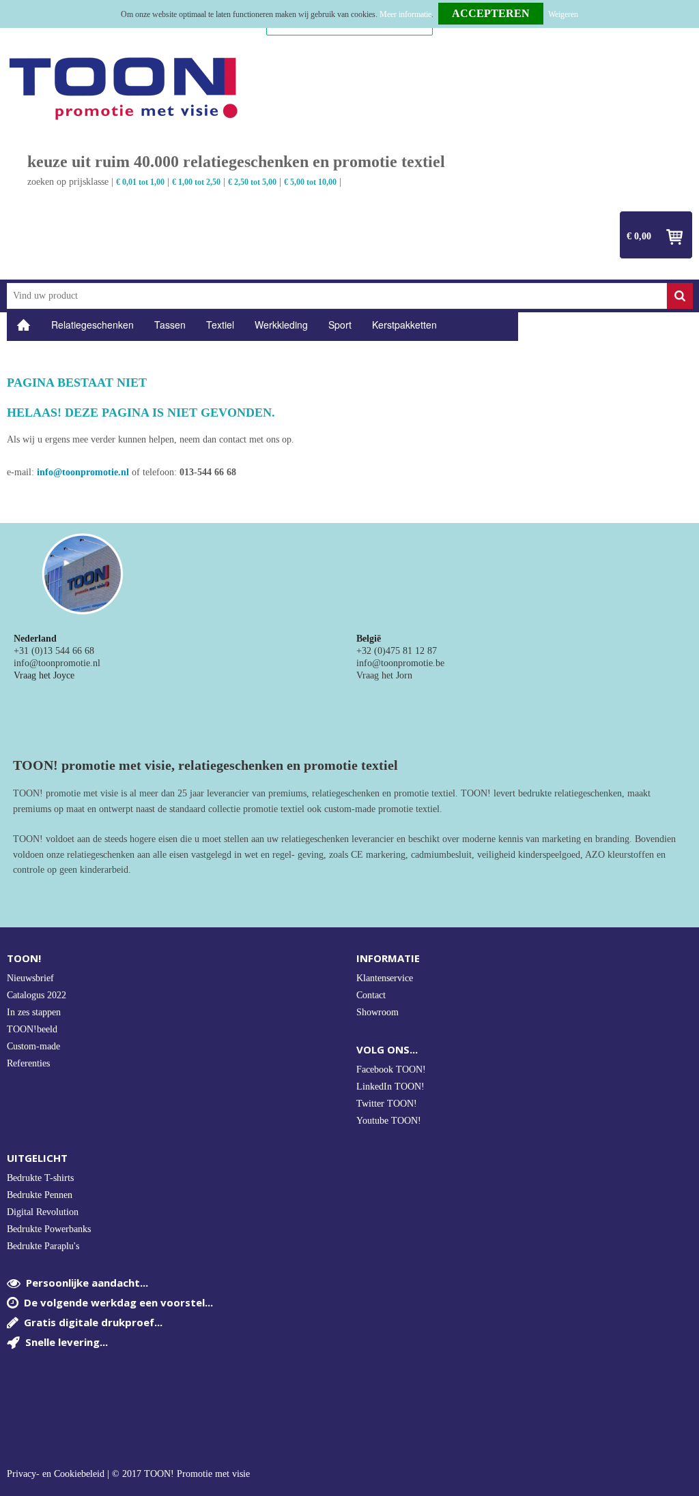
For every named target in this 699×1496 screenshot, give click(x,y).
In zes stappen (34, 1012)
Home (24, 325)
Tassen (170, 324)
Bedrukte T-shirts (40, 1178)
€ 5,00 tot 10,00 (310, 182)
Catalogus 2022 (36, 995)
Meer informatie (405, 14)
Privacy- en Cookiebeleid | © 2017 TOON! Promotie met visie (128, 1474)
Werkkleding (281, 324)
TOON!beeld (32, 1029)
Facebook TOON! (391, 1069)
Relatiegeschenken (92, 324)
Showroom (377, 1012)
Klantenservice (384, 978)
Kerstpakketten (404, 324)
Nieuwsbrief (30, 978)
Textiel (220, 324)
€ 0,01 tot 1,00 (140, 182)
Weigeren (563, 14)
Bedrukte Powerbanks (49, 1229)
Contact (371, 995)
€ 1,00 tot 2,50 (196, 182)
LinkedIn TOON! (390, 1086)
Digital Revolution (43, 1212)
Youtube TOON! (388, 1121)
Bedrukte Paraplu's (43, 1246)
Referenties (28, 1063)
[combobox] (337, 296)
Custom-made (33, 1046)
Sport (340, 324)
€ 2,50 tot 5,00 (252, 182)
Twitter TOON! (386, 1103)
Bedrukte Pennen (39, 1195)
